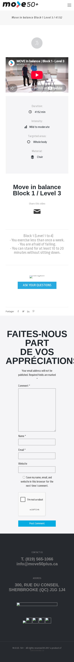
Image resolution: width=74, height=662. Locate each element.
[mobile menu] (69, 5)
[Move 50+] (20, 5)
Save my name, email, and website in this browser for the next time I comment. (37, 481)
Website (22, 463)
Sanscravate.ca (37, 650)
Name (22, 436)
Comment (24, 385)
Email (22, 450)
